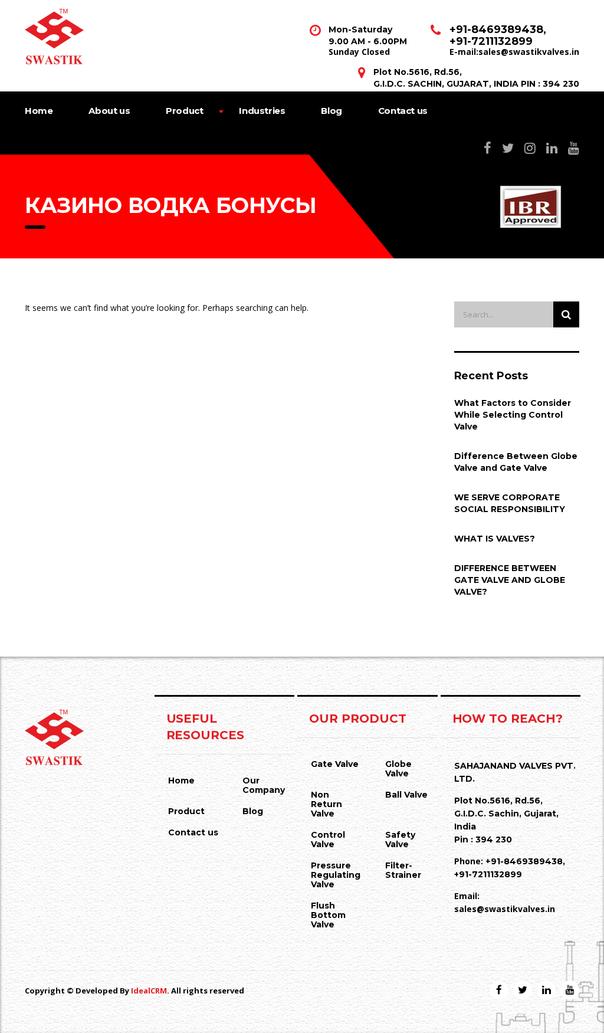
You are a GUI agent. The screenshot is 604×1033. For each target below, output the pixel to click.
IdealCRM (149, 990)
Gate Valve (335, 764)
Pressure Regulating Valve (335, 875)
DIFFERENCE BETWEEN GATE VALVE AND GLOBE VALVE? (509, 580)
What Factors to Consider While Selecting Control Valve (512, 415)
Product (184, 110)
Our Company (263, 785)
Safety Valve (400, 839)
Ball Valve (406, 794)
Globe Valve (398, 768)
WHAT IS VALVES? (494, 538)
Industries (262, 110)
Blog (331, 110)
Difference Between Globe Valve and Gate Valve (515, 462)
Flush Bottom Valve (328, 915)
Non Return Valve (326, 804)
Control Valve (328, 839)
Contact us (403, 110)
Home (38, 110)
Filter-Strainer (403, 870)
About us (109, 110)
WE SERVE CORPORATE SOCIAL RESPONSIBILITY (509, 503)
